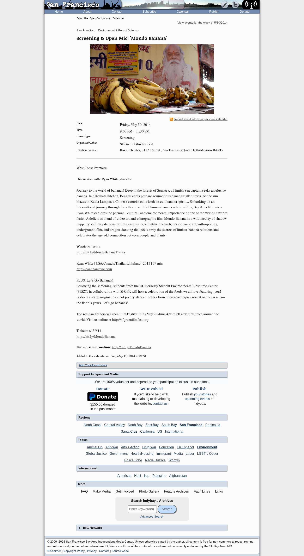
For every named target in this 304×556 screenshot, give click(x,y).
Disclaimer (54, 550)
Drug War (149, 447)
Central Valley (114, 425)
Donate (244, 11)
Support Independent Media (98, 374)
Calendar (183, 11)
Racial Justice (155, 460)
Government (119, 453)
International (174, 431)
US (159, 431)
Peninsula (212, 425)
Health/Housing (141, 453)
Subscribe (149, 11)
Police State (133, 460)
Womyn (174, 460)
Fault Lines (202, 491)
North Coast (92, 425)
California (147, 431)
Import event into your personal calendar (200, 119)
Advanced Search (152, 516)
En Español (185, 447)
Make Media (102, 491)
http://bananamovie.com (94, 268)
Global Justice (96, 453)
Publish (214, 11)
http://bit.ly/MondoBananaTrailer (101, 252)
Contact (117, 11)
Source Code (120, 550)
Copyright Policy (74, 550)
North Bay (135, 425)
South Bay (169, 425)
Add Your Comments (93, 365)
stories (202, 394)
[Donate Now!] (102, 396)
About (87, 11)
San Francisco (86, 30)
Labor (190, 453)
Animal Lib (95, 447)
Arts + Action (130, 447)
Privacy (92, 550)
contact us (160, 403)
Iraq (147, 475)
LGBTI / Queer (207, 453)
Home (59, 11)
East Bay (152, 425)
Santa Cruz (129, 431)
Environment (207, 447)
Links (219, 491)
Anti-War (111, 447)
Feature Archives (176, 491)
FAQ (84, 491)
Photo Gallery (149, 491)
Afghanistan (178, 475)
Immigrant (163, 453)
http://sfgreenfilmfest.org (130, 319)
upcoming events (197, 399)
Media (178, 453)
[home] (83, 5)
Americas (124, 475)
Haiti (137, 475)
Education (166, 447)
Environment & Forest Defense (118, 30)
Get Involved (125, 491)
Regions (84, 417)
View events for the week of (202, 22)
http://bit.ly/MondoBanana (96, 336)
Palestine (159, 475)
